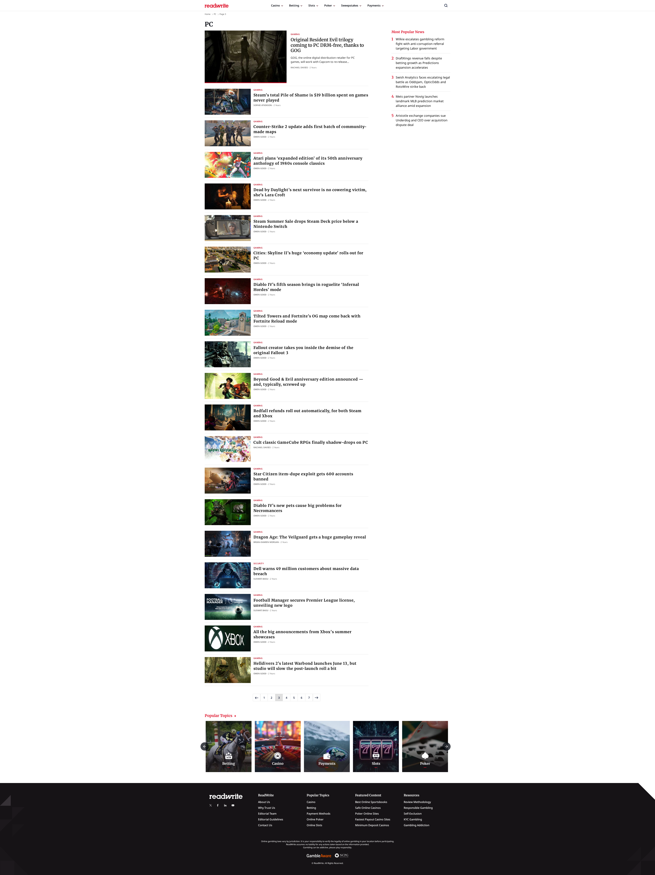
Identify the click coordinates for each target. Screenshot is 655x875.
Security (258, 563)
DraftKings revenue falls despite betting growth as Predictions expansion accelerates (419, 62)
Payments (374, 5)
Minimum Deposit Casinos (372, 825)
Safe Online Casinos (368, 808)
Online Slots (314, 825)
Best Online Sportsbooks (371, 802)
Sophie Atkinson (262, 105)
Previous (204, 746)
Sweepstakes (349, 5)
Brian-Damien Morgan (266, 542)
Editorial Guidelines (270, 819)
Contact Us (265, 825)
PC (215, 14)
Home (207, 14)
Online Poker (315, 819)
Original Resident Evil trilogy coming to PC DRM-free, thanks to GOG (327, 45)
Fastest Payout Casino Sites (372, 819)
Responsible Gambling (418, 808)
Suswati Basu (260, 579)
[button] (446, 5)
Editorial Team (267, 813)
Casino (275, 5)
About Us (264, 802)
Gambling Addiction (416, 825)
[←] (256, 697)
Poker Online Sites (367, 813)
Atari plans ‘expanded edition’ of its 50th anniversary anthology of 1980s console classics (307, 161)
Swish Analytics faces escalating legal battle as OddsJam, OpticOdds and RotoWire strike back (423, 82)
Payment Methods (318, 813)
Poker (328, 5)
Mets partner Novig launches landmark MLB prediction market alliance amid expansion (420, 101)
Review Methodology (417, 802)
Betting (294, 5)
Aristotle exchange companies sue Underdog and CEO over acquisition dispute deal (421, 120)
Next (446, 746)
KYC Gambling (413, 819)
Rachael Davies (299, 67)
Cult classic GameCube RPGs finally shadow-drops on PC (310, 442)
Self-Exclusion (413, 813)
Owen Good (259, 137)
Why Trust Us (266, 808)
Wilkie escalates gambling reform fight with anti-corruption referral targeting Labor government (420, 43)
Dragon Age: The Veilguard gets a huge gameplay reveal (309, 537)
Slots (311, 5)
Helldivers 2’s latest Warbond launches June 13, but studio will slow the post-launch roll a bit (304, 666)
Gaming (295, 34)
